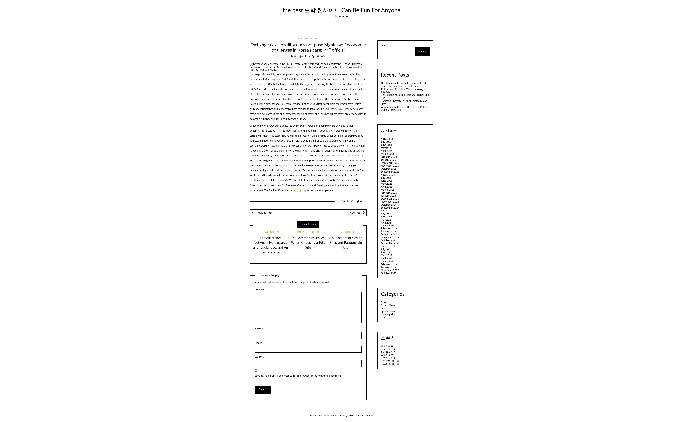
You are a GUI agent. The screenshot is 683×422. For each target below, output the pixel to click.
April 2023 (386, 258)
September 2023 (390, 243)
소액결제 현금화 (390, 361)
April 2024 (386, 223)
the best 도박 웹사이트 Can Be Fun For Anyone (342, 10)
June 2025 (387, 181)
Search (384, 45)
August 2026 (388, 139)
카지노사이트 (388, 349)
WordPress (368, 416)
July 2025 (386, 178)
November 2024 (390, 202)
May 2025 (386, 184)
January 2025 (388, 196)
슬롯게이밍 (300, 190)
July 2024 (386, 214)
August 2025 (388, 175)
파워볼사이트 (388, 352)
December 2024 (390, 199)
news (383, 308)
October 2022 (388, 273)
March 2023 (388, 261)
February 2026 (389, 157)
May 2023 (386, 255)
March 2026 (388, 154)
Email (258, 343)
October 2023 (388, 240)
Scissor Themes (329, 416)
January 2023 (388, 267)
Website (259, 357)
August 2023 (388, 246)
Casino (384, 302)
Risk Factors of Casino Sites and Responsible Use (345, 242)
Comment (261, 289)
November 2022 (390, 270)
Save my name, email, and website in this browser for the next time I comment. (298, 376)
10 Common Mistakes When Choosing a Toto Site (308, 242)
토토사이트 (387, 346)
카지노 (384, 317)
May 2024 (386, 220)
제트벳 (297, 56)
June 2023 (387, 252)
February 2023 (389, 264)
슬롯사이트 (387, 355)
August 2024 (388, 210)
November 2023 (390, 238)
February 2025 (389, 193)
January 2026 (388, 160)
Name (259, 329)
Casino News (388, 305)
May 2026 (386, 148)
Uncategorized (308, 39)
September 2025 (390, 172)
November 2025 (390, 166)
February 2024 (389, 228)
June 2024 (387, 217)
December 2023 (390, 234)
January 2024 (388, 231)
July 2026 (386, 142)
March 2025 (388, 190)
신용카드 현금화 (390, 364)
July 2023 (386, 249)
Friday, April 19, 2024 (315, 56)
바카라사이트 (388, 358)
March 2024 (388, 225)
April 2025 (386, 187)
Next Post (355, 212)
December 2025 (390, 163)
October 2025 (388, 169)
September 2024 (390, 208)
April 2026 (386, 151)
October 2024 (388, 205)
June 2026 (387, 145)
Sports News (388, 311)
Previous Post (263, 212)
